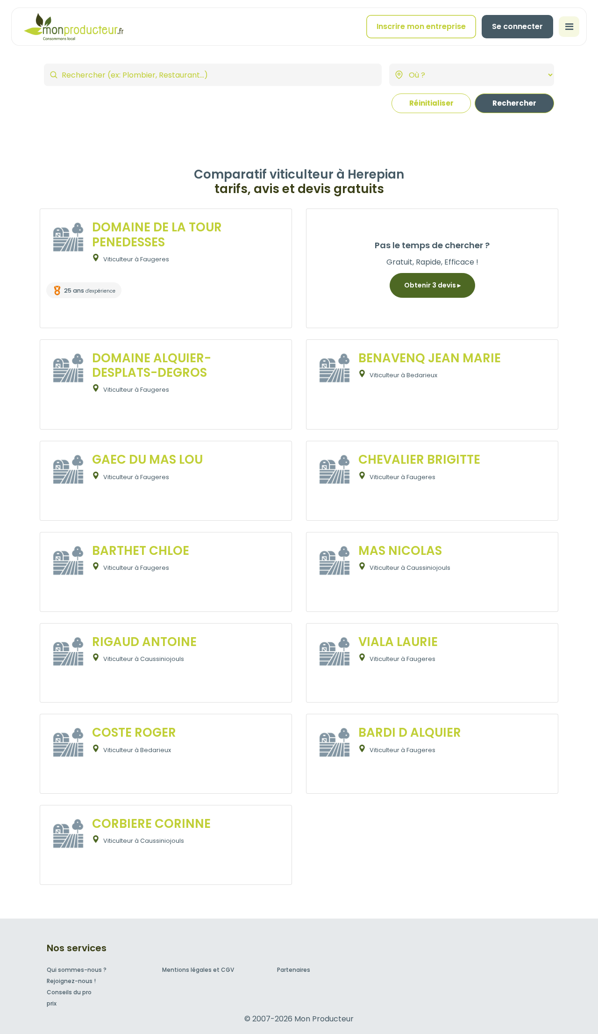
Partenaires (293, 970)
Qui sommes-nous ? (77, 970)
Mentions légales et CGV (198, 970)
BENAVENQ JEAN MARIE (429, 358)
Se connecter (517, 26)
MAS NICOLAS (400, 550)
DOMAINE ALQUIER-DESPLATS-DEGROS (151, 365)
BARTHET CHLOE (140, 550)
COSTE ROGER (134, 732)
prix (52, 1003)
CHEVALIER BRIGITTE (419, 459)
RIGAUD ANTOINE (144, 641)
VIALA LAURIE (398, 641)
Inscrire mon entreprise (421, 26)
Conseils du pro (69, 992)
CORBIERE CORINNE (151, 823)
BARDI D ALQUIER (409, 732)
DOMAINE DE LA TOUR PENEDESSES (157, 234)
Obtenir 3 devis (430, 285)
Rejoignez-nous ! (71, 981)
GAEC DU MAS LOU (147, 459)
